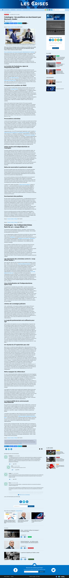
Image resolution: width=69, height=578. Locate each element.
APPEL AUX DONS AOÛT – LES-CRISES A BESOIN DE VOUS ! (60, 466)
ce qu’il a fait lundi (14, 89)
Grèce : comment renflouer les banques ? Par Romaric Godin (30, 531)
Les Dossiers (6, 9)
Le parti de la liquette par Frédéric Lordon (30, 552)
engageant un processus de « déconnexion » (26, 238)
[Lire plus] (20, 443)
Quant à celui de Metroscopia (10, 80)
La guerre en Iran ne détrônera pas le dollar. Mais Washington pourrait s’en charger (60, 452)
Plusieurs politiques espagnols (24, 263)
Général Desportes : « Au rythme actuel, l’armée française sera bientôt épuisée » (29, 542)
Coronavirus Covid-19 (60, 88)
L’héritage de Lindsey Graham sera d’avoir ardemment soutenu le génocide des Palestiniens (60, 72)
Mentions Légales (32, 576)
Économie (58, 450)
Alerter (18, 469)
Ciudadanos (12, 237)
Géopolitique (9, 12)
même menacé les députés (24, 184)
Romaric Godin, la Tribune (12, 27)
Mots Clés (19, 9)
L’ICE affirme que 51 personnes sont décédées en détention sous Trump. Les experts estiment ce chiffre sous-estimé (60, 459)
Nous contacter (6, 576)
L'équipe (12, 576)
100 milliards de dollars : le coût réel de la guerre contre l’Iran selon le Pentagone (60, 65)
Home (5, 12)
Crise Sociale (31, 559)
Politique (58, 457)
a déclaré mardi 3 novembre (29, 135)
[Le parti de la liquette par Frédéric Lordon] (12, 556)
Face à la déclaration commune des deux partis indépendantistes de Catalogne (19, 52)
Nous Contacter (26, 9)
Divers (58, 464)
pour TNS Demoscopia (14, 77)
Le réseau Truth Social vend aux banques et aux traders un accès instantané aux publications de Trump (60, 58)
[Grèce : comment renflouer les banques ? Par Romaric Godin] (12, 534)
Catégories (13, 9)
